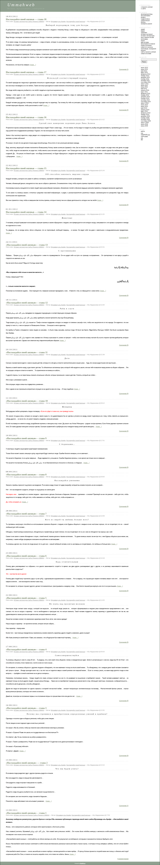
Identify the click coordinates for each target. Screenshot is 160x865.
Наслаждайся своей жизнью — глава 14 (26, 212)
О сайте (143, 8)
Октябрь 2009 (145, 119)
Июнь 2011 (144, 87)
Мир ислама (145, 42)
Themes (143, 22)
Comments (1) (123, 69)
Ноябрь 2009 (145, 118)
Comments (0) (123, 110)
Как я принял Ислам (147, 37)
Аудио (143, 29)
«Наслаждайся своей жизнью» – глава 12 (27, 302)
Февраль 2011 (145, 93)
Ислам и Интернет (147, 34)
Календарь (144, 39)
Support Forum (145, 20)
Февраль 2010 (145, 113)
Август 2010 (145, 103)
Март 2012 (144, 72)
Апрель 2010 (145, 110)
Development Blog (146, 14)
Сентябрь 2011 (146, 82)
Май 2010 (144, 108)
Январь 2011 (145, 95)
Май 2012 (144, 71)
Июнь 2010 (144, 106)
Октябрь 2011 (145, 80)
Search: (143, 57)
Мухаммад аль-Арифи (58, 21)
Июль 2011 (144, 85)
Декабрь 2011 (145, 77)
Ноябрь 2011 (145, 79)
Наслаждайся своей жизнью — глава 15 (26, 168)
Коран (143, 41)
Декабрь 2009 (145, 116)
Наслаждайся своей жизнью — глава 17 (26, 72)
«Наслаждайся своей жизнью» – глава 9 (26, 438)
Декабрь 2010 (145, 97)
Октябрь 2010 (145, 100)
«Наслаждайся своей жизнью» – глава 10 (27, 401)
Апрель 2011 (145, 90)
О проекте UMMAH (147, 7)
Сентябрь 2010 (146, 101)
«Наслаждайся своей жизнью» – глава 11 (27, 352)
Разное (30, 815)
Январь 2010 (145, 114)
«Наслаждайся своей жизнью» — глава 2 (27, 763)
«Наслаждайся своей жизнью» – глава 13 (27, 245)
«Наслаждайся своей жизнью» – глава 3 (26, 708)
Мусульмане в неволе (148, 44)
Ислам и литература (21, 21)
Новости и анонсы (147, 47)
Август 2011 (145, 84)
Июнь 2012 (144, 69)
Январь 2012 (145, 76)
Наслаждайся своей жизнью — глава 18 (26, 19)
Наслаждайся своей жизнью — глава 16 (26, 117)
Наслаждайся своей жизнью (75, 21)
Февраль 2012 (145, 74)
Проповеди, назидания (148, 49)
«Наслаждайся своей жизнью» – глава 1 (26, 813)
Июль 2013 (144, 67)
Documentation (145, 16)
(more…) (33, 65)
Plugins (143, 17)
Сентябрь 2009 (146, 121)
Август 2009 (145, 122)
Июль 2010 (144, 105)
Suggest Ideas (145, 19)
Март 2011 (144, 92)
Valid (144, 136)
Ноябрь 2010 (145, 98)
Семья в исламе (146, 53)
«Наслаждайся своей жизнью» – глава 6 (26, 556)
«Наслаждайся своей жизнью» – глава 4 (26, 649)
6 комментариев (122, 859)
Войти (143, 131)
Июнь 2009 (144, 126)
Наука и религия (146, 45)
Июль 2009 (144, 124)
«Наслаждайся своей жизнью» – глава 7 (26, 513)
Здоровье (144, 32)
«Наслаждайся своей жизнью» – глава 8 (26, 474)
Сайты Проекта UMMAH (36, 21)
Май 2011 (144, 88)
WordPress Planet (146, 24)
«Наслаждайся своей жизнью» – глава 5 (26, 598)
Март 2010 (144, 111)
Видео (143, 31)
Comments (145, 134)
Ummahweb (21, 4)
